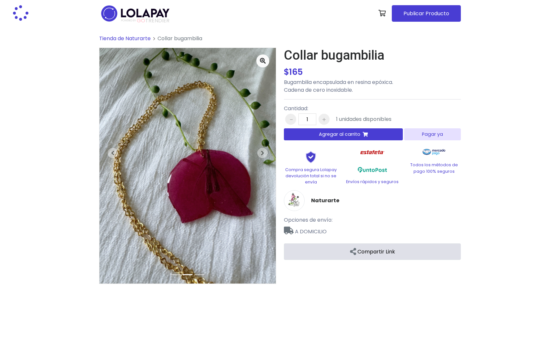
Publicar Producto (426, 13)
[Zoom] (262, 60)
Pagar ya (432, 134)
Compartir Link (375, 251)
